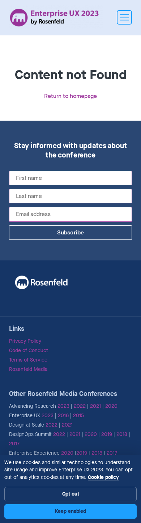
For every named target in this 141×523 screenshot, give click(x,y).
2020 (111, 406)
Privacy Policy (25, 341)
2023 (63, 406)
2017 (14, 443)
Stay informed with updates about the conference (70, 150)
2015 (78, 415)
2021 (95, 406)
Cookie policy (103, 477)
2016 (63, 415)
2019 (106, 434)
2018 (121, 434)
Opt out (70, 493)
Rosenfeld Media (28, 369)
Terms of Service (28, 359)
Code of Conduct (28, 350)
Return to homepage (70, 96)
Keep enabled (70, 511)
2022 (80, 406)
